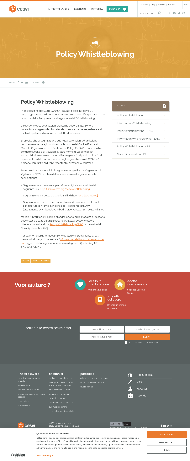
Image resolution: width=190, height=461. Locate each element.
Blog (153, 5)
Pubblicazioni (24, 406)
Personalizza (165, 442)
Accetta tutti (166, 434)
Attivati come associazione (92, 382)
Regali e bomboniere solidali (62, 411)
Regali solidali (145, 374)
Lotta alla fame (24, 385)
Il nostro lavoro (58, 9)
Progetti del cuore (116, 302)
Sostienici (80, 9)
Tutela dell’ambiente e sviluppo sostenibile (31, 395)
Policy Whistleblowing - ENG (135, 130)
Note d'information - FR (131, 154)
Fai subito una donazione (98, 285)
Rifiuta (167, 450)
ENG (186, 5)
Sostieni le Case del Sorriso (61, 378)
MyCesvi (171, 5)
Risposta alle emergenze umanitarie (29, 379)
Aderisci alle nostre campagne (94, 378)
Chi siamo (144, 5)
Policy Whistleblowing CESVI (66, 224)
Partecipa (97, 9)
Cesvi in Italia (23, 401)
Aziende (161, 5)
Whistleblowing (41, 261)
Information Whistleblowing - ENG (138, 138)
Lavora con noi (86, 387)
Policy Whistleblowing (130, 115)
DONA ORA (114, 9)
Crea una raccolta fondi (59, 390)
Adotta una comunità (137, 286)
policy (26, 261)
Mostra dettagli (44, 455)
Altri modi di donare (58, 407)
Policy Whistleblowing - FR (133, 146)
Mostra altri (123, 162)
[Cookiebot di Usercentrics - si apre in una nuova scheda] (18, 456)
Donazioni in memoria (59, 394)
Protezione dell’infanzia (28, 390)
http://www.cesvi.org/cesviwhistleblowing (65, 189)
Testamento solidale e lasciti (61, 402)
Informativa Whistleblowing (134, 123)
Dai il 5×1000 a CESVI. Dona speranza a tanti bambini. (61, 384)
